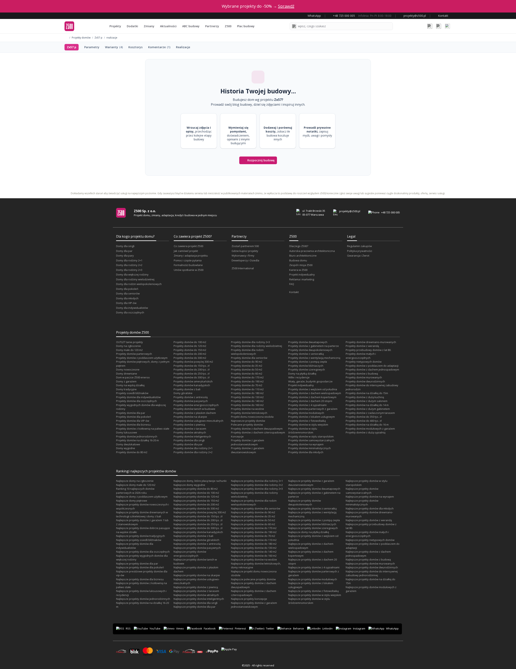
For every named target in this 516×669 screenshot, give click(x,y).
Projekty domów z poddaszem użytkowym (141, 358)
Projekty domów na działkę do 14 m (367, 405)
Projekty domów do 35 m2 (246, 365)
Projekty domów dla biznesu (133, 424)
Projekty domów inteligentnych (192, 436)
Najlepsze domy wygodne (189, 485)
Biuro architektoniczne (303, 255)
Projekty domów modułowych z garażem (370, 428)
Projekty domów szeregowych (306, 369)
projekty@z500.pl (349, 211)
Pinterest (240, 628)
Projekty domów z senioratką (306, 354)
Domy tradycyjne (126, 389)
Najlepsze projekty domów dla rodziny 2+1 (257, 481)
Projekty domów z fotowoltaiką (307, 421)
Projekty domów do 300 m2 (190, 358)
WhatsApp (392, 628)
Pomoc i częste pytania (188, 260)
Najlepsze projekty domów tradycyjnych (140, 536)
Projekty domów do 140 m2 (247, 401)
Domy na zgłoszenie (128, 346)
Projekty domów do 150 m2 (190, 350)
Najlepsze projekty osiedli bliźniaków (138, 540)
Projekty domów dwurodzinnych (365, 381)
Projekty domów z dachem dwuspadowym (257, 428)
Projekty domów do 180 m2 (247, 393)
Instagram (359, 628)
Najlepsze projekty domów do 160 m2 (254, 555)
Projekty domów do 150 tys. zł (191, 365)
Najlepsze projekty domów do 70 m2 (253, 536)
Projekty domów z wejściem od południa (312, 389)
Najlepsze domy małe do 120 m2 (135, 485)
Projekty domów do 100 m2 (190, 342)
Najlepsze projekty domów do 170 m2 (254, 528)
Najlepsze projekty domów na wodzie (254, 559)
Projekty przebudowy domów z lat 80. (368, 350)
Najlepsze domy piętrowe (131, 500)
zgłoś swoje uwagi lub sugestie (356, 193)
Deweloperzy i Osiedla (245, 260)
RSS (128, 628)
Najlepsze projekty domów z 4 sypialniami (313, 567)
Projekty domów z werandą (362, 346)
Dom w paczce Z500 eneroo (133, 377)
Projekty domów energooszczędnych (196, 405)
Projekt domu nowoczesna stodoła (252, 417)
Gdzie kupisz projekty (245, 251)
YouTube (155, 628)
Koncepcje (237, 436)
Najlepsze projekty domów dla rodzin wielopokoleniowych (254, 502)
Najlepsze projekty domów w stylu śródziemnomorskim (309, 601)
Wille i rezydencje (299, 377)
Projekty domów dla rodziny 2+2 (193, 452)
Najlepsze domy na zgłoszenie (135, 481)
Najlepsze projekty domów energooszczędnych (190, 553)
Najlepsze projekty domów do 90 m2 (253, 512)
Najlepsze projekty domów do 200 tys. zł (198, 520)
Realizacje (183, 47)
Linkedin (327, 628)
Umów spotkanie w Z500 (188, 270)
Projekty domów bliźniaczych (305, 365)
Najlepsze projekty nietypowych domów (370, 540)
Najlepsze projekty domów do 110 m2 (254, 540)
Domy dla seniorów (128, 293)
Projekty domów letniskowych (249, 413)
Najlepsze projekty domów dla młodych (370, 508)
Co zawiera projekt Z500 (188, 246)
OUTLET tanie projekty (129, 342)
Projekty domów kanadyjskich (192, 385)
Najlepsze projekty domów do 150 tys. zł (198, 516)
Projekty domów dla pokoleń (133, 417)
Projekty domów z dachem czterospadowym (258, 432)
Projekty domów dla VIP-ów (132, 421)
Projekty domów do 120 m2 (190, 346)
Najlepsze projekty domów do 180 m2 (254, 544)
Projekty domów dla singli (189, 440)
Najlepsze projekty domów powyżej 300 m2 (200, 512)
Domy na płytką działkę (302, 373)
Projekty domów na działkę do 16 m (367, 424)
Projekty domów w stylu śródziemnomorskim (302, 430)
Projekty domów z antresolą (191, 397)
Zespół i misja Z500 (300, 265)
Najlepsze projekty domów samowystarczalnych (362, 491)
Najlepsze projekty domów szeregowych (313, 528)
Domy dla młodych (127, 298)
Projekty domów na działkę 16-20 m (137, 440)
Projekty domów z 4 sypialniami (307, 405)
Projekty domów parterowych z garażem (312, 409)
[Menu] (447, 26)
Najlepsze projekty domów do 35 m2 (253, 516)
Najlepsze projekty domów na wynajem (370, 496)
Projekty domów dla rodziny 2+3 (250, 342)
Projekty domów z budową (362, 373)
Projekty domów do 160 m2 (247, 405)
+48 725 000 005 (390, 212)
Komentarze (159, 47)
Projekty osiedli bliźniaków (132, 393)
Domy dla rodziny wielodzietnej (135, 279)
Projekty (115, 26)
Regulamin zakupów (359, 246)
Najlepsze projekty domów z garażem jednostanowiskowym (254, 605)
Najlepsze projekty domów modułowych (312, 579)
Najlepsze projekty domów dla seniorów (255, 508)
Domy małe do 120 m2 (129, 350)
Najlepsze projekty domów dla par (137, 563)
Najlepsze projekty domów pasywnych (197, 548)
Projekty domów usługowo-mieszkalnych (198, 421)
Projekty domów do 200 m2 (190, 354)
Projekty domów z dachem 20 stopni (310, 401)
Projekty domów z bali (187, 389)
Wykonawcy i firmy (243, 255)
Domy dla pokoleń (127, 289)
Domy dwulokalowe (128, 444)
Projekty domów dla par (130, 413)
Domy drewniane (126, 373)
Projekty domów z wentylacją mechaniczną (314, 358)
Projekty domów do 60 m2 (246, 373)
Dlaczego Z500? (298, 246)
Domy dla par (124, 251)
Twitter (270, 628)
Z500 (228, 26)
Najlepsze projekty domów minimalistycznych (362, 502)
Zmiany (149, 26)
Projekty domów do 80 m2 (131, 452)
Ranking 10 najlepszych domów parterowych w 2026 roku (135, 491)
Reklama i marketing (301, 279)
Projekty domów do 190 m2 (247, 381)
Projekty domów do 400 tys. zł (364, 421)
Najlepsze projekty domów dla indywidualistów (134, 546)
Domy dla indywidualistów (132, 308)
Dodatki (132, 26)
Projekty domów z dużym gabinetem (368, 409)
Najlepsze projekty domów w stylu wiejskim (314, 595)
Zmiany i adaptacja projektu (191, 255)
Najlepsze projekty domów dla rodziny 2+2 (257, 485)
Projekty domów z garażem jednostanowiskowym (247, 442)
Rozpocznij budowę (261, 160)
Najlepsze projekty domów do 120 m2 (196, 496)
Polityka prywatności (359, 251)
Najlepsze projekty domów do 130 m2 (254, 548)
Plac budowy (246, 26)
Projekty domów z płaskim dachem (195, 413)
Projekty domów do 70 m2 (246, 385)
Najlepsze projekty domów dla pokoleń (140, 567)
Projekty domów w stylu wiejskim (308, 424)
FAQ (291, 284)
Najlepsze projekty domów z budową (368, 559)
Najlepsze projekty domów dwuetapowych (314, 489)
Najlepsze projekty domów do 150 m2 (196, 500)
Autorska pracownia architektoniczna (312, 251)
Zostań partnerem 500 (245, 246)
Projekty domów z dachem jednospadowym (372, 369)
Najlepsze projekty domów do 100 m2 (196, 493)
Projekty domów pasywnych (191, 401)
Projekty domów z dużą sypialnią (365, 432)
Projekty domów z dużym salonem (366, 401)
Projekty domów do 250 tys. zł (191, 373)
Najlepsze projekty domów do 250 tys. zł (198, 524)
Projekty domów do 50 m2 (246, 369)
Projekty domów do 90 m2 (246, 361)
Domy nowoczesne (127, 369)
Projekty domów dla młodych (305, 452)
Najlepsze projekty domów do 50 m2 (253, 520)
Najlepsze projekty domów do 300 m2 (196, 508)
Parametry (91, 47)
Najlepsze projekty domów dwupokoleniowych (304, 502)
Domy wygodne (125, 448)
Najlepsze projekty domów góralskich (196, 540)
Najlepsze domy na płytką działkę (308, 532)
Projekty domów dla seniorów (249, 358)
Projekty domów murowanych (364, 377)
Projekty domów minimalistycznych (309, 448)
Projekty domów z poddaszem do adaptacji (372, 365)
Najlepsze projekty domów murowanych (370, 563)
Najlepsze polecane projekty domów (253, 579)
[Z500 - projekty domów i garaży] (69, 26)
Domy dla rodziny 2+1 (129, 260)
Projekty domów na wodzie (247, 409)
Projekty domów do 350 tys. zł (364, 417)
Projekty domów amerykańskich (193, 381)
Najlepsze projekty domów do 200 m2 (196, 504)
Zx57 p (98, 37)
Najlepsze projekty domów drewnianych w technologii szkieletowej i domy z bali (142, 514)
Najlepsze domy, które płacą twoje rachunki (200, 481)
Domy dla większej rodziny (132, 274)
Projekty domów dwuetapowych (307, 342)
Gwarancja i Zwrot (358, 255)
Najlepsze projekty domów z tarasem (196, 591)
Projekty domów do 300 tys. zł (191, 377)
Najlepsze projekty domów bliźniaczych (312, 524)
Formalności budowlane (188, 265)
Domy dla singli (125, 246)
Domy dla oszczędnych (130, 312)
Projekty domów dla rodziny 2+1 (193, 448)
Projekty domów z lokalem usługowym (311, 417)
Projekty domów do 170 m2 (247, 377)
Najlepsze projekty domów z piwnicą (196, 587)
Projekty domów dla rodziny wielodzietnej (256, 346)
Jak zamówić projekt (186, 251)
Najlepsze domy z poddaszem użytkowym (141, 496)
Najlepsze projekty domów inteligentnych (199, 599)
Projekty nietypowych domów (364, 361)
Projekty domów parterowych (134, 354)
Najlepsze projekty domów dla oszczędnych (143, 551)
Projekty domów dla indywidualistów (138, 397)
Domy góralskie (183, 393)
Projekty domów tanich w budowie (194, 409)
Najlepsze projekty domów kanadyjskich (198, 532)
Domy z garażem (126, 381)
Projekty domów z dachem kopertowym (312, 397)
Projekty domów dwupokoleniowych (310, 350)
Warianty (114, 47)
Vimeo (180, 628)
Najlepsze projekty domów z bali (193, 536)
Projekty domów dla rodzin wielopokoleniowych (247, 352)
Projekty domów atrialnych (190, 432)
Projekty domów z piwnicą (189, 424)
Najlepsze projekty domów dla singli (195, 603)
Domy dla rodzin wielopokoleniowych (139, 284)
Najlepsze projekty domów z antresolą (197, 544)
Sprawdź (286, 6)
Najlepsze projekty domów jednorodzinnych (143, 599)
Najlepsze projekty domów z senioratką (312, 508)
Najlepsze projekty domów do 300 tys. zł (198, 528)
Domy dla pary (125, 255)
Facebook (210, 628)
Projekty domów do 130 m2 (247, 397)
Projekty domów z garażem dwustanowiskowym (247, 450)
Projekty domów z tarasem (190, 428)
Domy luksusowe (126, 432)
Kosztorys (135, 47)
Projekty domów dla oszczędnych (136, 401)
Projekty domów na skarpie (190, 417)
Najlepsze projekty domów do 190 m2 (254, 532)
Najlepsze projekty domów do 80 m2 (196, 489)
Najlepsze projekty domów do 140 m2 (254, 551)
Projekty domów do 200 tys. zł (191, 369)
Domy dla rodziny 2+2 (129, 265)
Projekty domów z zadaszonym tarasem (370, 413)
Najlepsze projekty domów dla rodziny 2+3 (257, 489)
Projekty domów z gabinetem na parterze (313, 346)
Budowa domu (298, 260)
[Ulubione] (430, 26)
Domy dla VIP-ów (126, 303)
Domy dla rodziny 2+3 (129, 270)
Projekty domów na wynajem (306, 444)
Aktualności (168, 26)
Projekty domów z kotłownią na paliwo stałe (142, 428)
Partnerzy (212, 26)
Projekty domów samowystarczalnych (311, 440)
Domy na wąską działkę (130, 385)
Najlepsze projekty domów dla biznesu (140, 579)
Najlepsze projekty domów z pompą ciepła (314, 520)
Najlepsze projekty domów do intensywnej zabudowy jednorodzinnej (372, 573)
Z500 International (243, 268)
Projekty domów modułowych (306, 413)
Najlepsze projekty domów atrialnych (196, 595)
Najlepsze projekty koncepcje (249, 599)
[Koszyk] (439, 26)
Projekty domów (81, 37)
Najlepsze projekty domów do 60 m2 (253, 524)
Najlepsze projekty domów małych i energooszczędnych (367, 534)
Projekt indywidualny (302, 274)
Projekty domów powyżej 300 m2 (193, 361)
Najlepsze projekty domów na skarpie (197, 575)
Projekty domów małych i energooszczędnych (361, 356)
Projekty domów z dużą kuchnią (365, 397)
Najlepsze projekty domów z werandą (369, 520)
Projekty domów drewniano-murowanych (371, 342)
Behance (298, 628)
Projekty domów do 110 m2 (247, 389)
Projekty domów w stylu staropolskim (311, 436)
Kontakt (294, 292)
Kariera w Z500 (298, 270)
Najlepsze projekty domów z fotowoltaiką (313, 591)
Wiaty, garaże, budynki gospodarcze (310, 381)
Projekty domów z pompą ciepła (307, 361)
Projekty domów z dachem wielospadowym (314, 393)
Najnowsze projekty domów (248, 421)
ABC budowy (191, 26)
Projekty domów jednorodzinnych (136, 436)
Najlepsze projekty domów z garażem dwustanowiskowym (311, 483)
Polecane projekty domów (247, 424)
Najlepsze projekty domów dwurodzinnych (372, 567)
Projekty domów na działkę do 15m (367, 393)
